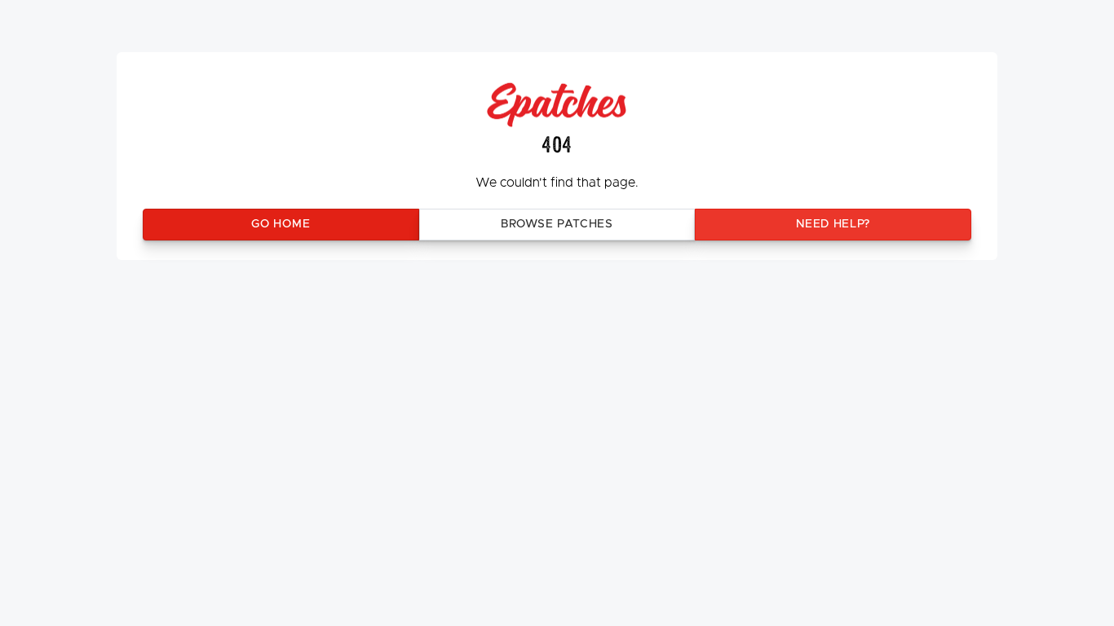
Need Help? (833, 224)
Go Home (280, 224)
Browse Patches (557, 224)
